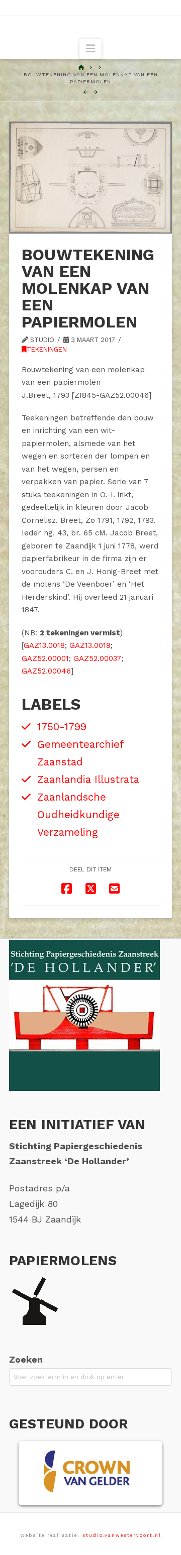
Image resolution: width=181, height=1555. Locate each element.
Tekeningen (47, 349)
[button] (90, 49)
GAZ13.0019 (90, 645)
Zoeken (26, 1359)
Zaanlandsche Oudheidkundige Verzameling (78, 814)
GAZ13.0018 (44, 645)
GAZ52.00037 (97, 658)
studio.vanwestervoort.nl (121, 1535)
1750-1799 (61, 727)
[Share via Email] (114, 888)
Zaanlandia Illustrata (88, 779)
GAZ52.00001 (45, 658)
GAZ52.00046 (46, 671)
